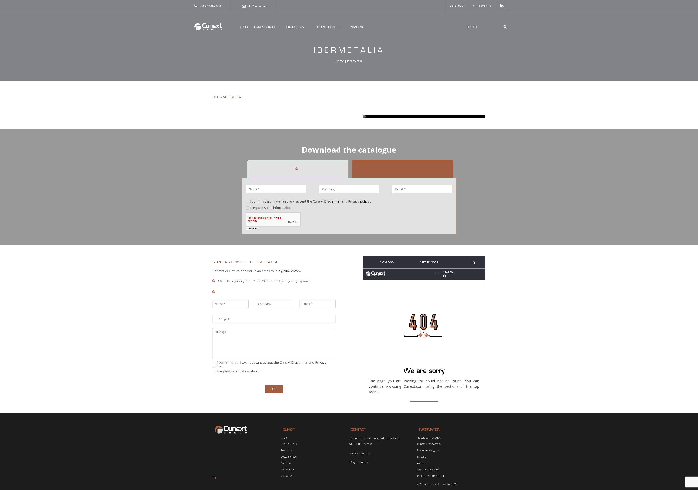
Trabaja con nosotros (429, 437)
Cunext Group (265, 27)
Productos (295, 27)
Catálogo (457, 6)
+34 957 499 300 (210, 6)
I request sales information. (271, 207)
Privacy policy (358, 201)
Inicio (244, 27)
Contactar (355, 27)
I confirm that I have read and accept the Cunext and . (310, 201)
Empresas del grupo (428, 450)
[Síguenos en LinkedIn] (502, 6)
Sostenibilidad (325, 27)
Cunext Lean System (429, 444)
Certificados (482, 6)
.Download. (252, 228)
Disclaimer (332, 201)
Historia (421, 456)
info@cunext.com (257, 6)
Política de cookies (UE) (430, 476)
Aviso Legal (423, 463)
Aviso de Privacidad (428, 469)
